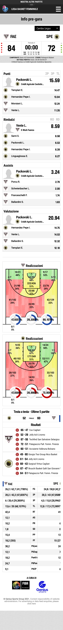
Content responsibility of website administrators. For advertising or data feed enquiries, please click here (31, 601)
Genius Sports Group (42, 587)
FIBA (21, 587)
